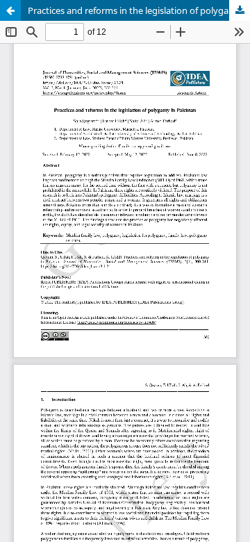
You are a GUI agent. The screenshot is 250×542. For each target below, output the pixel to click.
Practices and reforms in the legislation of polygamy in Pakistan (139, 10)
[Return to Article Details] (10, 10)
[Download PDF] (239, 10)
